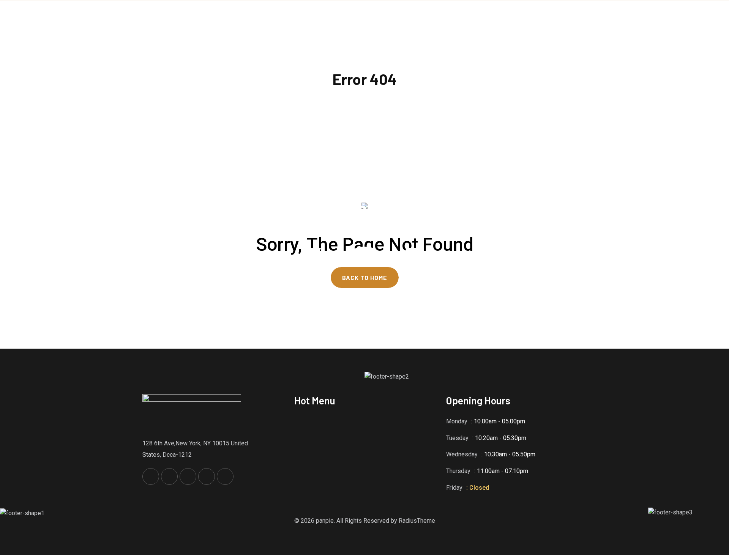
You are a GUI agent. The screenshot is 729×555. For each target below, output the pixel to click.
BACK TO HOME (364, 277)
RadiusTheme (417, 520)
